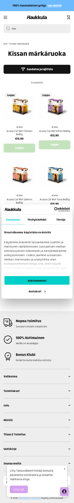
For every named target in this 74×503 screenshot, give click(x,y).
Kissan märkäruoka (19, 43)
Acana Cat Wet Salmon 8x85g (19, 201)
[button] (68, 17)
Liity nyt (19, 489)
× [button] (64, 468)
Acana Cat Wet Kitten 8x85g (54, 130)
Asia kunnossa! (37, 280)
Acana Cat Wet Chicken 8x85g (19, 132)
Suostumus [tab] (13, 219)
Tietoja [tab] (60, 219)
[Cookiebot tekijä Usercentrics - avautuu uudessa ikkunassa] (54, 209)
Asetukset (35, 291)
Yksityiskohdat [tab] (37, 219)
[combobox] (37, 28)
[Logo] (37, 17)
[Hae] (7, 28)
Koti (5, 43)
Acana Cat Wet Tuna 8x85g (55, 199)
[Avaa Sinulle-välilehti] (64, 491)
